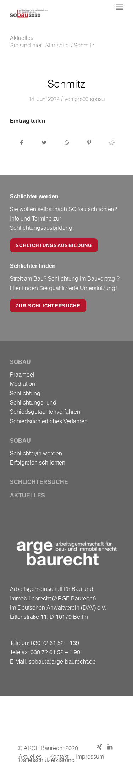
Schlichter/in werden (36, 453)
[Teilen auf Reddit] (112, 143)
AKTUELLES (27, 495)
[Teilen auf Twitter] (44, 143)
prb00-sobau (89, 99)
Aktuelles (21, 38)
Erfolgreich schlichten (37, 462)
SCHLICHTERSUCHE (39, 482)
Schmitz (67, 83)
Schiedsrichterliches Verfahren (49, 421)
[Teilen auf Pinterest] (89, 143)
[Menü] (119, 7)
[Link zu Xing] (99, 747)
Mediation (22, 383)
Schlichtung (25, 393)
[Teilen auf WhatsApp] (67, 143)
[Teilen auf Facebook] (21, 143)
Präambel (22, 374)
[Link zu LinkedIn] (110, 747)
